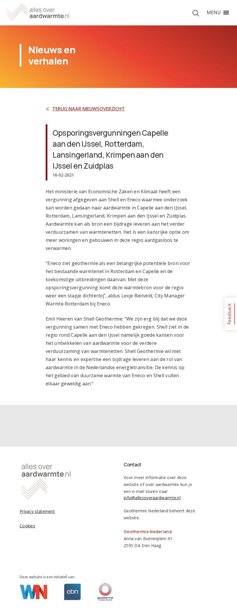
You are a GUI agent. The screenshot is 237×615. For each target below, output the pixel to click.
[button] (214, 12)
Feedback (229, 313)
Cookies (27, 526)
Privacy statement (37, 511)
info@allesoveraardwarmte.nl (152, 497)
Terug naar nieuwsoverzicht (88, 109)
